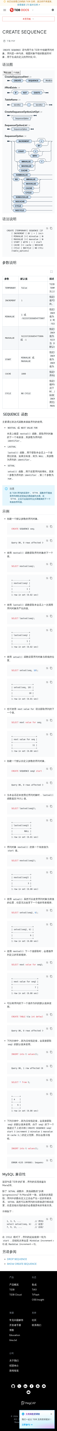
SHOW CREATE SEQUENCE (22, 1264)
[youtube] (28, 1392)
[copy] (51, 228)
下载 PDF (11, 41)
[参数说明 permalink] (18, 262)
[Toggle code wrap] (47, 228)
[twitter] (19, 1386)
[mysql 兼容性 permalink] (28, 1174)
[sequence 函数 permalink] (30, 414)
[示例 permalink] (11, 511)
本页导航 (27, 19)
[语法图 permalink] (15, 64)
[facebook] (31, 1386)
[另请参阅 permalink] (18, 1252)
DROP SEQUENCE (17, 1259)
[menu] (5, 10)
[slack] (38, 1386)
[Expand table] (51, 271)
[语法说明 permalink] (18, 219)
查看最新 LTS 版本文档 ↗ (28, 5)
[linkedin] (25, 1386)
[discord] (44, 1386)
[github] (13, 1386)
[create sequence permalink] (49, 32)
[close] (51, 1414)
